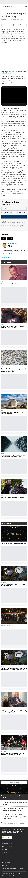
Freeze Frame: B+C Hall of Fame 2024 (14, 823)
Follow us (16, 25)
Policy (8, 9)
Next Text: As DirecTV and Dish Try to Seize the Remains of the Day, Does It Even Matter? (14, 816)
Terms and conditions (7, 843)
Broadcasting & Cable (16, 19)
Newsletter (24, 25)
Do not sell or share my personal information (12, 868)
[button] (2, 6)
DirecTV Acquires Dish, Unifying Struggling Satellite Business (13, 809)
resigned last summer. (8, 73)
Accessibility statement (7, 856)
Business (3, 9)
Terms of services (18, 221)
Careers (3, 859)
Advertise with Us (6, 862)
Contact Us (4, 865)
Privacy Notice (20, 222)
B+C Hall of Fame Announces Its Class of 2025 (15, 803)
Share (5, 25)
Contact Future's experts (7, 846)
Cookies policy (5, 852)
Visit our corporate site (12, 832)
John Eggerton (6, 19)
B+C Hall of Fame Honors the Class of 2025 (14, 797)
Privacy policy (5, 849)
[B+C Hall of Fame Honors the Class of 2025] (14, 792)
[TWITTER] (9, 246)
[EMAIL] (12, 246)
